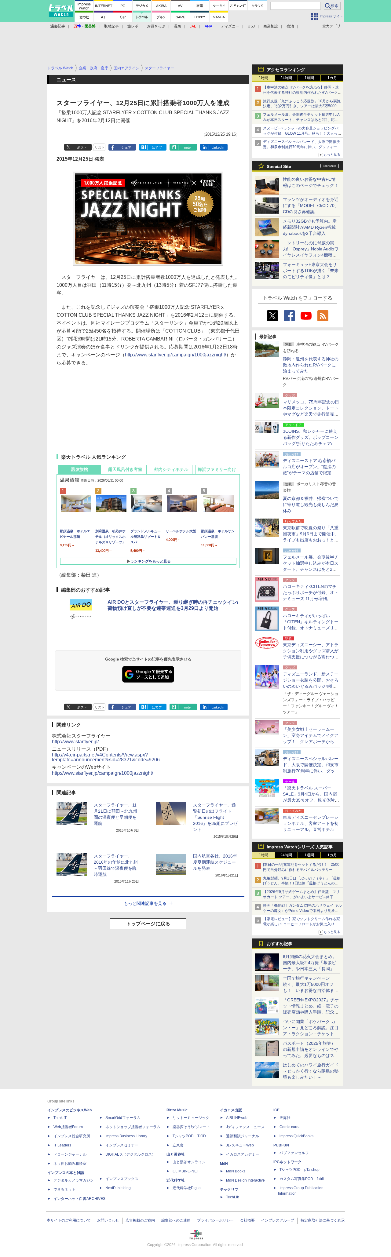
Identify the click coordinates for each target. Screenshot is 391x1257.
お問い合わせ (108, 1220)
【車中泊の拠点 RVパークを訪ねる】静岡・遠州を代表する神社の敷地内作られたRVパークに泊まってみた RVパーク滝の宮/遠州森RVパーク (302, 92)
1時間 (263, 78)
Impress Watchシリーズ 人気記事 (300, 846)
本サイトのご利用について (69, 1220)
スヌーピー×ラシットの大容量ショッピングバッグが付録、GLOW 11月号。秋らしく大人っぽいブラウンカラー (302, 133)
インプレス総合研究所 (71, 1136)
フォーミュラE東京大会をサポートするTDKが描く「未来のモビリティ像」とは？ (310, 270)
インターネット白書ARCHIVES (79, 1199)
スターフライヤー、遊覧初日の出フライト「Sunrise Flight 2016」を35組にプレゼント (215, 817)
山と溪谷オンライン (189, 1162)
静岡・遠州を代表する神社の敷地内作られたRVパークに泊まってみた (310, 364)
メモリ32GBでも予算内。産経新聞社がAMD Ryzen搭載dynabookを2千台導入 (310, 227)
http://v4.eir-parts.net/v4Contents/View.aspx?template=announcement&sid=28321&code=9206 (106, 757)
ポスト (82, 147)
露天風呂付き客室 (125, 469)
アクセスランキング (286, 69)
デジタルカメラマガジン (73, 1180)
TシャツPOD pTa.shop (300, 1170)
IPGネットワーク (287, 1162)
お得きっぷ (156, 26)
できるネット (64, 1189)
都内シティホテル (171, 469)
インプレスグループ (277, 1220)
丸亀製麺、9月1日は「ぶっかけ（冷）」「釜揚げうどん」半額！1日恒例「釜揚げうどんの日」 (302, 883)
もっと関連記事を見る (145, 903)
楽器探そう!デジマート (191, 1127)
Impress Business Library (126, 1136)
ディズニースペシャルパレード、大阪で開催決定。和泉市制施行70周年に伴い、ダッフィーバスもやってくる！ (302, 147)
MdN (224, 1163)
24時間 (286, 78)
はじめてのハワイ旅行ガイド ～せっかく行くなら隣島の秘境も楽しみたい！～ (310, 1071)
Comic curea (290, 1127)
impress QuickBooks (296, 1136)
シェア (126, 147)
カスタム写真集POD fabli (302, 1179)
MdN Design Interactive (245, 1180)
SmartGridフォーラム (123, 1118)
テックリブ (229, 1189)
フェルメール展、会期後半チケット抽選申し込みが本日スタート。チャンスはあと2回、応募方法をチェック (301, 119)
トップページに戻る (148, 923)
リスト (100, 147)
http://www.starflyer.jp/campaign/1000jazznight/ (175, 354)
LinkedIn (218, 147)
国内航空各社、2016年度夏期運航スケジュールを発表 (215, 862)
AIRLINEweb (236, 1118)
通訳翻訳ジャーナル (242, 1136)
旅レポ (132, 26)
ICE (276, 1110)
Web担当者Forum (68, 1127)
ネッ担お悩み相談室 (69, 1163)
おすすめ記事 (279, 943)
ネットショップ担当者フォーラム (132, 1127)
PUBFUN (281, 1145)
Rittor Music (177, 1110)
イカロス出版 (231, 1110)
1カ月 (332, 78)
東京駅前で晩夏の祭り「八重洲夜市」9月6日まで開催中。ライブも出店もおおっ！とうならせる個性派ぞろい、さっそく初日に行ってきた (311, 540)
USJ (251, 26)
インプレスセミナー (121, 1145)
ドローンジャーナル (69, 1154)
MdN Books (235, 1171)
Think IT (60, 1118)
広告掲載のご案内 (140, 1220)
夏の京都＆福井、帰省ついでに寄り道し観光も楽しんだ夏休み (310, 504)
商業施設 (270, 26)
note (187, 147)
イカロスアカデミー (242, 1154)
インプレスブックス (121, 1179)
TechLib (232, 1197)
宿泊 (290, 26)
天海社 (285, 1118)
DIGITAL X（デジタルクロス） (130, 1154)
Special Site (279, 166)
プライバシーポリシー (215, 1220)
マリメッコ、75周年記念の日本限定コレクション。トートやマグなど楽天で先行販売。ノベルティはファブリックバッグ (311, 414)
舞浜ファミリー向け (217, 469)
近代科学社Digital (187, 1188)
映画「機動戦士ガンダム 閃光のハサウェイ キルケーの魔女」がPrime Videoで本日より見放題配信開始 (302, 910)
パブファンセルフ (294, 1153)
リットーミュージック (191, 1118)
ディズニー (230, 26)
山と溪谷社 (175, 1154)
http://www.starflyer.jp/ (75, 741)
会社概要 (247, 1220)
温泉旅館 (79, 469)
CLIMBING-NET (186, 1171)
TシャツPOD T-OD (189, 1136)
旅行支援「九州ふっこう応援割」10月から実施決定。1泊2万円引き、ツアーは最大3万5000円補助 (302, 106)
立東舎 (178, 1145)
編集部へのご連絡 (176, 1220)
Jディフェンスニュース (245, 1127)
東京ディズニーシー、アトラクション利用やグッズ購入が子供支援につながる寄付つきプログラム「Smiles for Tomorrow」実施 (310, 657)
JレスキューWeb (240, 1145)
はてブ (157, 147)
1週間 (309, 78)
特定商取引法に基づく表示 (323, 1220)
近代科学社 (175, 1180)
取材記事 (111, 26)
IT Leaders (62, 1145)
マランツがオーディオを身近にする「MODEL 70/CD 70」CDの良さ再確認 (311, 205)
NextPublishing (118, 1188)
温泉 (177, 26)
